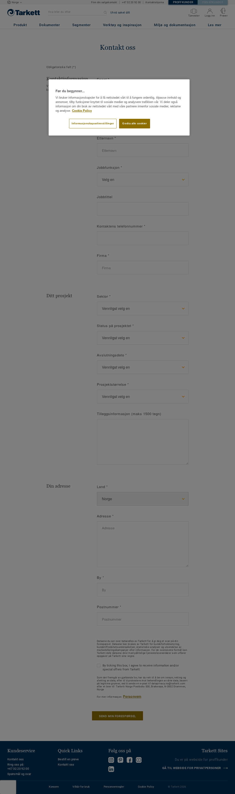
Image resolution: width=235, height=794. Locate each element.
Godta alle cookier (134, 123)
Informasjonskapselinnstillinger (93, 123)
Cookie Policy (82, 110)
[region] (119, 107)
